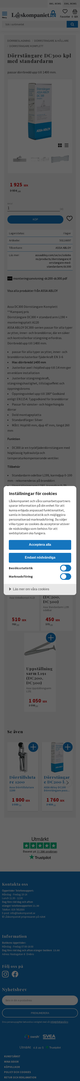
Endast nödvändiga (40, 557)
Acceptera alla (40, 544)
